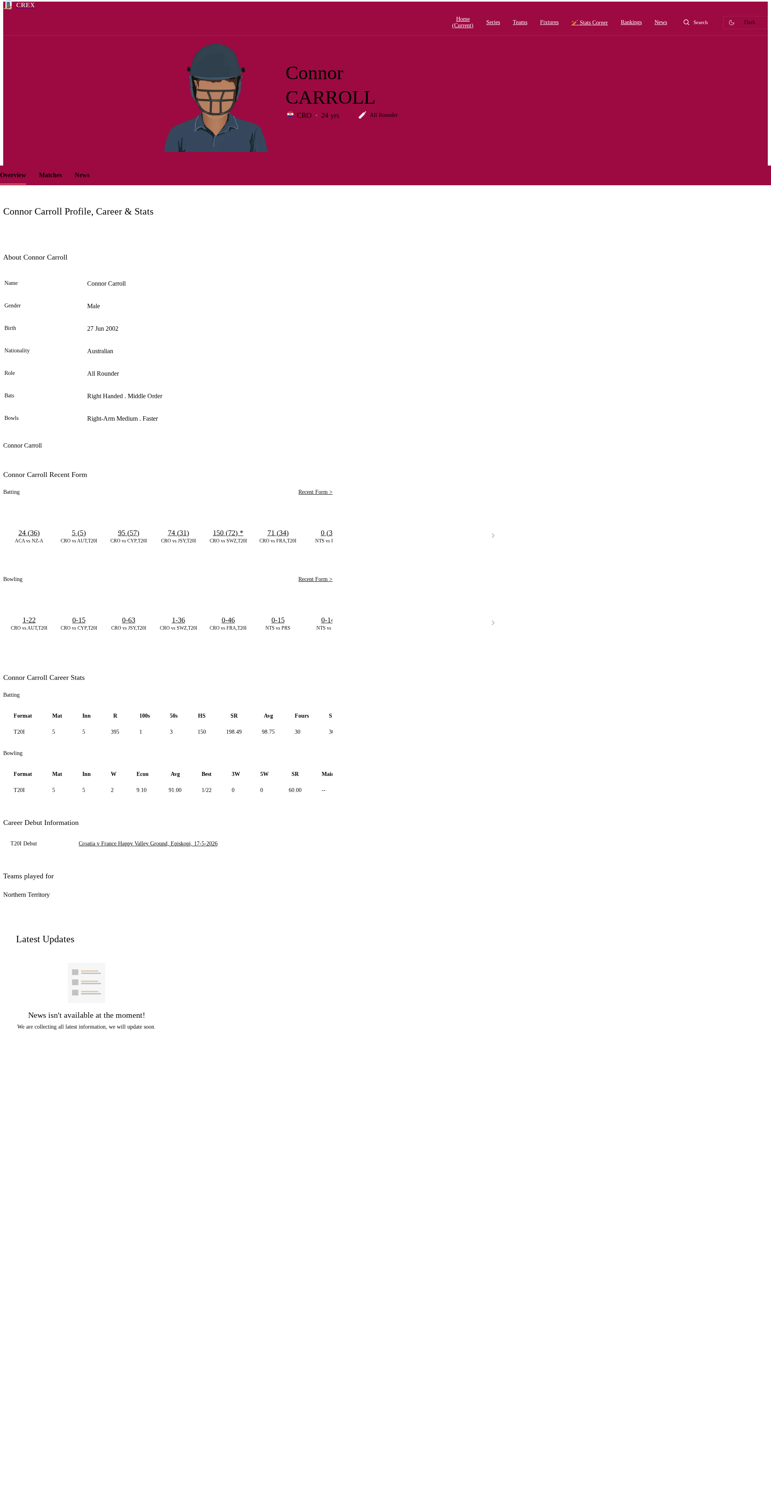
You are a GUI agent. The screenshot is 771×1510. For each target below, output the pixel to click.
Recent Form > (315, 492)
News (82, 175)
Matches (50, 175)
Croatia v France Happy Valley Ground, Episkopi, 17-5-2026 (148, 844)
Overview (13, 175)
